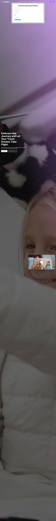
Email (15, 14)
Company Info (34, 1)
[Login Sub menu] (41, 1)
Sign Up (52, 1)
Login (40, 1)
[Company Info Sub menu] (37, 1)
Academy (29, 1)
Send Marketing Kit (18, 19)
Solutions (19, 1)
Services (24, 1)
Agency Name (17, 7)
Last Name (16, 12)
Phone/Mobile (17, 17)
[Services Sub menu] (26, 1)
